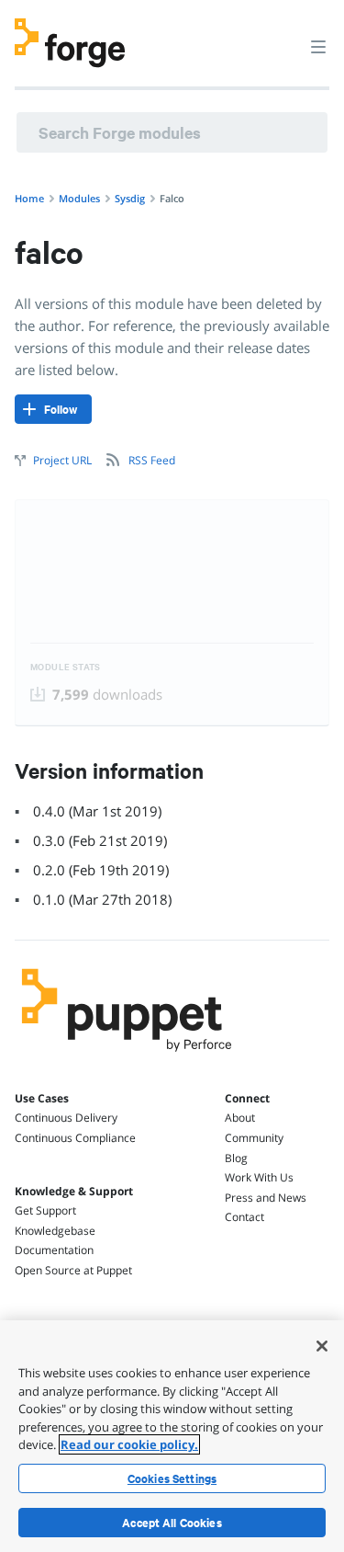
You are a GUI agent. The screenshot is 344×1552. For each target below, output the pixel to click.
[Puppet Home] (127, 1056)
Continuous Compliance (75, 1138)
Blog (236, 1158)
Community (254, 1138)
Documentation (54, 1250)
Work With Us (259, 1177)
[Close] (322, 1346)
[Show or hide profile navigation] (283, 35)
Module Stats (65, 667)
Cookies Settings (172, 1478)
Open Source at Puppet (73, 1270)
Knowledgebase (55, 1230)
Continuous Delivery (66, 1117)
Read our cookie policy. (129, 1444)
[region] (172, 1436)
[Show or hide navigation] (318, 46)
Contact (244, 1217)
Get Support (45, 1210)
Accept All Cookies (172, 1522)
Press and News (265, 1197)
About (240, 1117)
